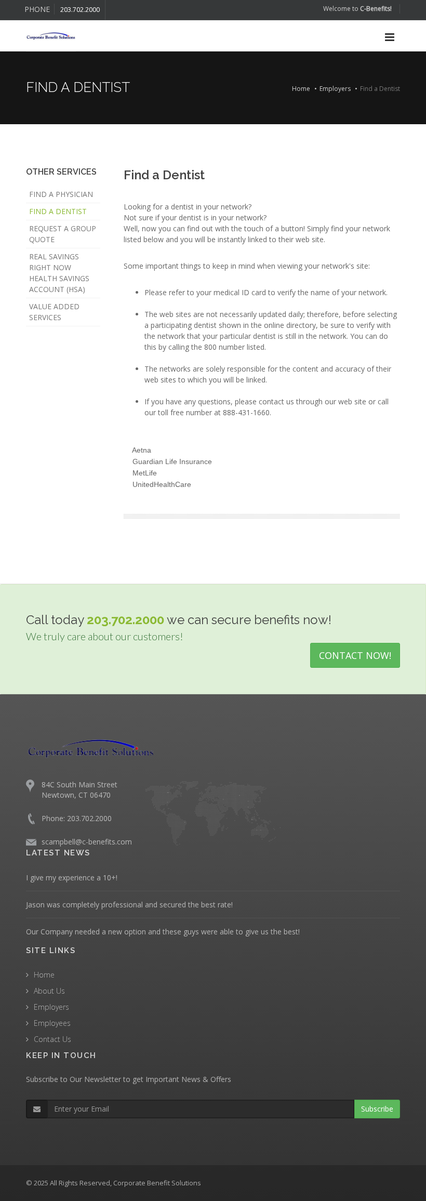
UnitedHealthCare (161, 484)
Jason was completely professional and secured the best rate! (129, 904)
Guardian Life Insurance (172, 461)
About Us (49, 991)
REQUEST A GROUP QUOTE (62, 233)
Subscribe (377, 1109)
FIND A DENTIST (58, 211)
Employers (335, 88)
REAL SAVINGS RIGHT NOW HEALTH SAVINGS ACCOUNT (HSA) (59, 273)
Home (301, 88)
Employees (52, 1023)
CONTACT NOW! (355, 655)
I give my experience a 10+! (71, 877)
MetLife (144, 473)
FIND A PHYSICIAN (61, 194)
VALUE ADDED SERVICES (54, 311)
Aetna (141, 450)
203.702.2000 (80, 9)
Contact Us (52, 1039)
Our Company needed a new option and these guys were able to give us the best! (163, 931)
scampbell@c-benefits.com (87, 842)
